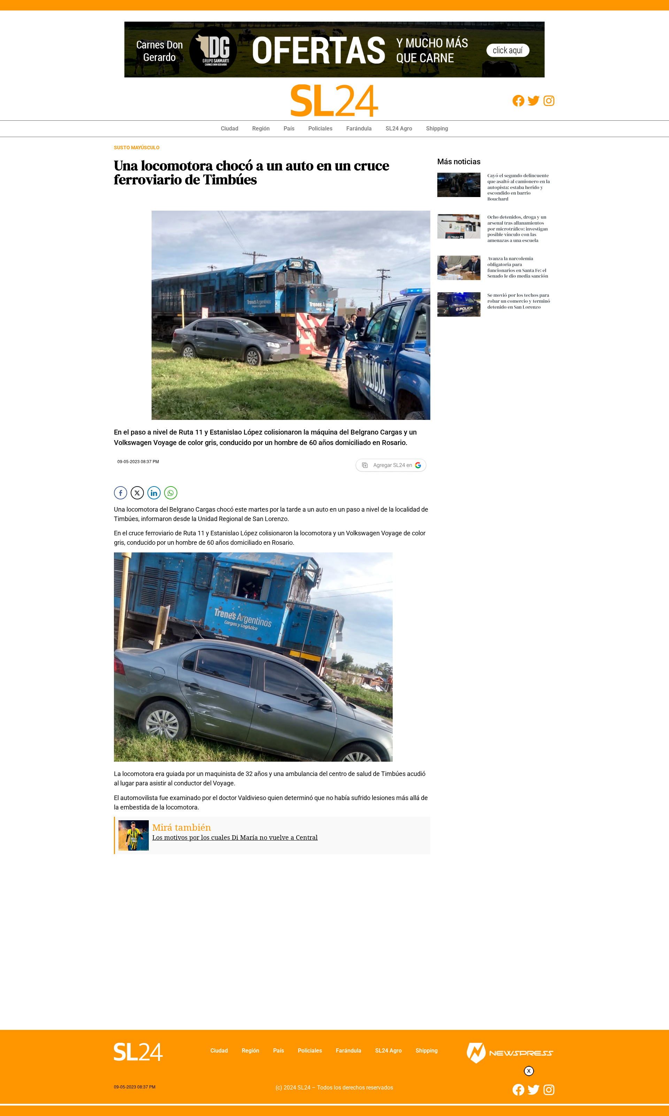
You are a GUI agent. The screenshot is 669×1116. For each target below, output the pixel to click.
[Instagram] (549, 101)
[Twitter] (534, 101)
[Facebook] (518, 101)
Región (261, 128)
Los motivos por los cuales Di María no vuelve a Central (235, 837)
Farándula (359, 128)
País (289, 128)
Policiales (320, 128)
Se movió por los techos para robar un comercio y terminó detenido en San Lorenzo (518, 301)
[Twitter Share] (137, 492)
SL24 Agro (399, 128)
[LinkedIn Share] (154, 492)
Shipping (437, 128)
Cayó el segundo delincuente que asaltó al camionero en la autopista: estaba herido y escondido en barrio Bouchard (518, 187)
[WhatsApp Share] (170, 492)
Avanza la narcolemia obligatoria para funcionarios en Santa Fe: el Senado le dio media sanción (517, 267)
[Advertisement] (272, 947)
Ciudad (229, 128)
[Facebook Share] (120, 492)
